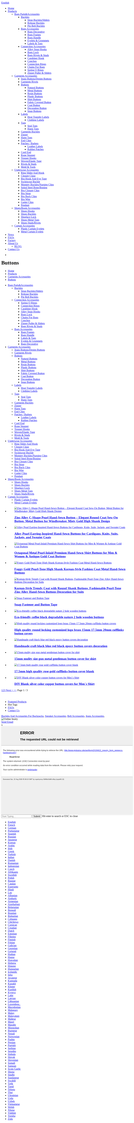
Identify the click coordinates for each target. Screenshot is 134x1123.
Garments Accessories (25, 75)
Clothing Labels (35, 120)
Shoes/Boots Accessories (27, 208)
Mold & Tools (28, 167)
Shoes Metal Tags (30, 219)
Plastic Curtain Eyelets (32, 228)
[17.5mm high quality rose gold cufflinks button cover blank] (46, 665)
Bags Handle (34, 37)
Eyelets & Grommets (38, 40)
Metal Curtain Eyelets (32, 231)
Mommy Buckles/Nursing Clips (37, 184)
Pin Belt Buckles (36, 25)
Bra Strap (26, 193)
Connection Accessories (33, 46)
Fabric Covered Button (39, 102)
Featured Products (17, 701)
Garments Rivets (29, 81)
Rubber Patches (35, 149)
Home (11, 8)
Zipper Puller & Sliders (39, 73)
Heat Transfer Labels (38, 117)
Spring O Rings (35, 70)
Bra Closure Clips (30, 190)
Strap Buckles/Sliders (38, 20)
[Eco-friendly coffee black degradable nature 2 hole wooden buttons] (50, 611)
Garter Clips (27, 202)
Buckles (25, 17)
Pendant (25, 205)
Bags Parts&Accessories (27, 14)
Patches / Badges (29, 143)
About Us (13, 243)
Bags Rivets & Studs (38, 55)
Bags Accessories (30, 28)
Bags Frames (34, 34)
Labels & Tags (34, 43)
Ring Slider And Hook (32, 172)
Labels (24, 114)
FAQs (11, 237)
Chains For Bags (36, 67)
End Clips (26, 140)
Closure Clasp (28, 175)
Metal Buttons (34, 90)
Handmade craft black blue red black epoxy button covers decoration (60, 646)
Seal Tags (32, 125)
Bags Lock (33, 52)
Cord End (26, 152)
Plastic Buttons (35, 96)
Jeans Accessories (95, 716)
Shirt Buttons (34, 99)
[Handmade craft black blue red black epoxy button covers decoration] (51, 639)
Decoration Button (37, 108)
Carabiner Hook (35, 58)
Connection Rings (36, 64)
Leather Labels (35, 146)
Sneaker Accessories (55, 716)
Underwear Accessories (26, 169)
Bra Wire (25, 199)
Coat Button (33, 105)
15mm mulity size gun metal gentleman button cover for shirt (55, 658)
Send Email (7, 722)
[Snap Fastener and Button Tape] (31, 598)
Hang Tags (33, 128)
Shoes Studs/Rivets (31, 222)
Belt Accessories (75, 716)
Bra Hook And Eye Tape (34, 178)
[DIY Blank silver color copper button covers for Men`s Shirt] (46, 677)
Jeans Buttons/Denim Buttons (36, 78)
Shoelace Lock (28, 217)
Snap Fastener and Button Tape (35, 604)
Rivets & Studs (28, 164)
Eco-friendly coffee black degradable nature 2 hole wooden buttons (59, 617)
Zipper (24, 134)
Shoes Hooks (28, 211)
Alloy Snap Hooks (37, 49)
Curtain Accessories (24, 225)
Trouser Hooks (28, 158)
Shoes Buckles (28, 214)
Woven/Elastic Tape (31, 161)
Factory (12, 240)
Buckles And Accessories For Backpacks (22, 716)
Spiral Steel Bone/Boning (34, 187)
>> (15, 690)
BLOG (18, 246)
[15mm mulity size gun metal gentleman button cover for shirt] (47, 652)
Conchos (32, 61)
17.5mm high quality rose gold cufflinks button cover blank (54, 671)
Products (12, 11)
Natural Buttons (35, 87)
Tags (23, 122)
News (11, 234)
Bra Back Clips (29, 196)
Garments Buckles (30, 131)
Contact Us (13, 249)
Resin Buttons (34, 93)
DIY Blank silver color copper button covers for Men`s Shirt (54, 684)
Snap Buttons (34, 111)
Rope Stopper (28, 155)
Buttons (25, 84)
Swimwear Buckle (30, 181)
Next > (9, 690)
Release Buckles (35, 23)
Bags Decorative (36, 31)
